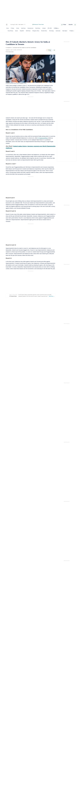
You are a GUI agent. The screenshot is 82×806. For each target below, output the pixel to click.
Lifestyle (44, 28)
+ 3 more (71, 30)
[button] (7, 25)
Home (7, 28)
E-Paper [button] (64, 24)
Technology (51, 30)
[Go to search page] (9, 25)
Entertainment (30, 28)
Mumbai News (44, 30)
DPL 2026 (50, 28)
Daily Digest (64, 30)
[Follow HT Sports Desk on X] (15, 51)
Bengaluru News (36, 30)
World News (37, 28)
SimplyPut (22, 30)
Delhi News (28, 30)
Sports (16, 30)
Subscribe (71, 24)
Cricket (17, 28)
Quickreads (58, 30)
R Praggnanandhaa (43, 138)
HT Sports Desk (10, 51)
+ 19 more (56, 28)
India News (23, 28)
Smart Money (10, 30)
